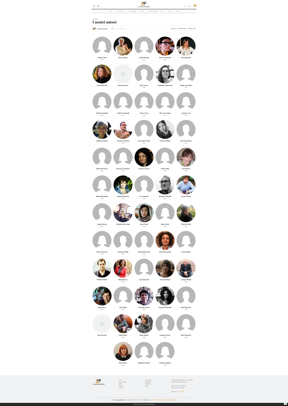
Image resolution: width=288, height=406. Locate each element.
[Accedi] (189, 6)
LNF (111, 11)
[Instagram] (98, 6)
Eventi (121, 388)
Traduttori (191, 28)
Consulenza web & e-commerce (140, 404)
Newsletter (153, 11)
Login (147, 386)
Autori (141, 11)
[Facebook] (94, 6)
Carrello (148, 384)
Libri (120, 384)
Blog (169, 11)
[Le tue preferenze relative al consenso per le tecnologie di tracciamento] (285, 403)
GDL (162, 11)
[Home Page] (144, 4)
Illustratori (182, 28)
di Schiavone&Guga (150, 404)
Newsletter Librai (177, 388)
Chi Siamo (148, 380)
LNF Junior (120, 11)
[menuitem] (94, 6)
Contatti (148, 382)
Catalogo (132, 11)
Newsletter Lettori (178, 386)
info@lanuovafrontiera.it (170, 400)
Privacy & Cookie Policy (179, 382)
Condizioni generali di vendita (182, 380)
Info (177, 11)
